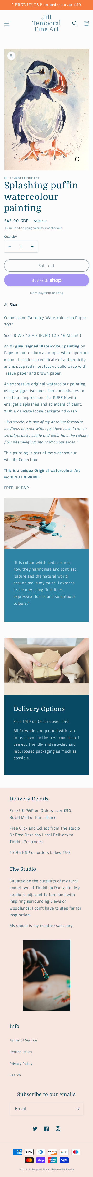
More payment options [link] (46, 293)
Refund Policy (21, 1052)
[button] (6, 23)
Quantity (10, 236)
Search (15, 1075)
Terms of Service (23, 1040)
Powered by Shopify (63, 1169)
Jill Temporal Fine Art (40, 1169)
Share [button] (15, 304)
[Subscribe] (77, 1109)
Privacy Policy (21, 1063)
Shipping (26, 228)
